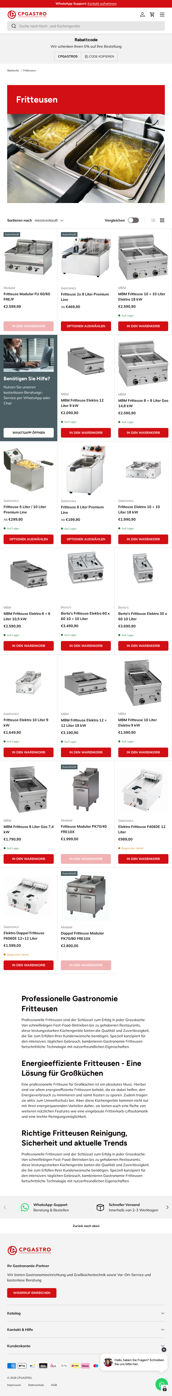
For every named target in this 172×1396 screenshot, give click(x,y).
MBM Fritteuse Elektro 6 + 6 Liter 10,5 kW (27, 616)
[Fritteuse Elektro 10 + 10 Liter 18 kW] (143, 470)
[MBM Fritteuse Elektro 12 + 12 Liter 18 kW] (86, 683)
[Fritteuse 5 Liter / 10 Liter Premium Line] (29, 470)
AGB (54, 1385)
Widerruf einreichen (31, 1293)
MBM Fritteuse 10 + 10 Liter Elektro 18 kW (141, 296)
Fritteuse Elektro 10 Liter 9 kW (26, 722)
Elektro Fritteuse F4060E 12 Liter (142, 829)
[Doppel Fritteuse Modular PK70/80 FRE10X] (86, 896)
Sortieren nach (19, 220)
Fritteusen (29, 70)
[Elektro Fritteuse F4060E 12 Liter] (143, 790)
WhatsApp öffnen (29, 433)
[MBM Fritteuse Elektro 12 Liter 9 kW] (86, 363)
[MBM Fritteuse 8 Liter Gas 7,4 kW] (29, 790)
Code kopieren (101, 56)
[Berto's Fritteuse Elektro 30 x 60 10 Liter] (143, 577)
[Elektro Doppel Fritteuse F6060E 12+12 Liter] (29, 896)
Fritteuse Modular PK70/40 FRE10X (84, 829)
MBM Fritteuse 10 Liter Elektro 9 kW (137, 722)
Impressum (14, 1385)
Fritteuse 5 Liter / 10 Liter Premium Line (25, 509)
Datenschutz (36, 1385)
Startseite (13, 70)
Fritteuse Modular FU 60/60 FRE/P (27, 296)
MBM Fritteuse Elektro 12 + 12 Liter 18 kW (84, 723)
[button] (152, 14)
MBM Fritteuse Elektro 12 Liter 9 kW (82, 403)
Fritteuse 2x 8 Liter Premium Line (85, 297)
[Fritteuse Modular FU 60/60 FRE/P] (29, 257)
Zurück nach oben (86, 1226)
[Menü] (162, 14)
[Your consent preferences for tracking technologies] (164, 1388)
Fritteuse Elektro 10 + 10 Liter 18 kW (139, 509)
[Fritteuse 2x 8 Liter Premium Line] (86, 257)
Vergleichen (115, 220)
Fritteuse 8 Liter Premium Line (82, 510)
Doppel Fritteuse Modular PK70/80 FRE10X (82, 936)
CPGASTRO (24, 1377)
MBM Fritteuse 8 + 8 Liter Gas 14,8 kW (143, 403)
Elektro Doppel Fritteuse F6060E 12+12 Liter (24, 936)
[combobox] (86, 26)
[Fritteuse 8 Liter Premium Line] (86, 470)
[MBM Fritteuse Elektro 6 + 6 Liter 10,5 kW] (29, 577)
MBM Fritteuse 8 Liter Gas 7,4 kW (29, 829)
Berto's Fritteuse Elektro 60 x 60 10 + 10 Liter (85, 616)
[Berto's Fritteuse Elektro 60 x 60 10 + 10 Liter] (86, 576)
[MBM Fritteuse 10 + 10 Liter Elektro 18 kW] (143, 257)
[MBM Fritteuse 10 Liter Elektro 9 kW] (143, 683)
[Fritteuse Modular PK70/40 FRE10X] (86, 790)
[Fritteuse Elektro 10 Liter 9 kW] (29, 683)
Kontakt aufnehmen (102, 4)
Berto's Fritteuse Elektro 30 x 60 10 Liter (142, 616)
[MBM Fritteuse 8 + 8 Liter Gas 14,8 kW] (143, 363)
